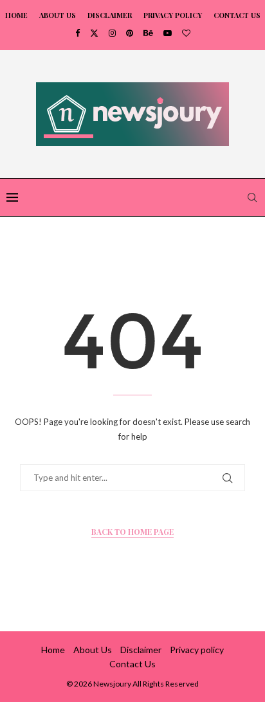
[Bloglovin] (186, 33)
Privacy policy (172, 15)
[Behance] (148, 33)
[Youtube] (167, 33)
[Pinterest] (129, 33)
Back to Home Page (132, 531)
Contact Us (237, 15)
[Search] (252, 197)
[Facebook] (77, 33)
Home (16, 15)
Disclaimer (109, 15)
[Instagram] (112, 33)
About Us (57, 15)
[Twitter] (94, 33)
